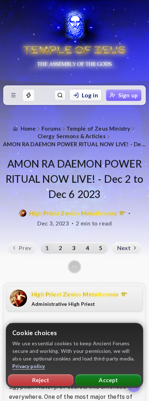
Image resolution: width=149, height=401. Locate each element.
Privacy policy (28, 366)
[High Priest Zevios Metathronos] (22, 213)
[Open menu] (13, 95)
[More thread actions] (74, 267)
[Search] (60, 95)
